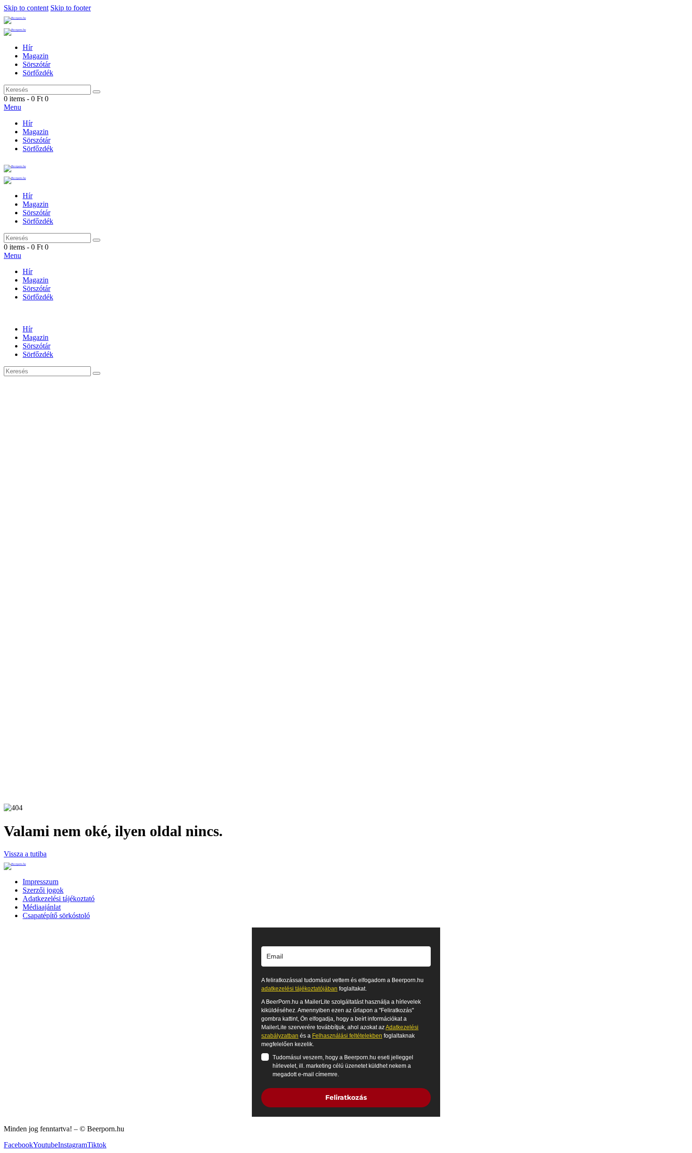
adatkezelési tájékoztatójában (299, 988)
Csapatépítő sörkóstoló (56, 915)
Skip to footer (70, 8)
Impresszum (40, 882)
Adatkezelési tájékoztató (59, 899)
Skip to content (26, 8)
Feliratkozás (346, 1097)
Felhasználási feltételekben (347, 1035)
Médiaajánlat (42, 907)
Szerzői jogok (43, 890)
